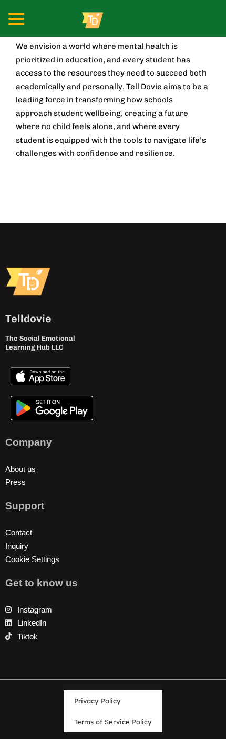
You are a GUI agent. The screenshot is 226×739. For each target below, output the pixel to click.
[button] (17, 20)
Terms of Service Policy (113, 721)
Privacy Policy (97, 700)
